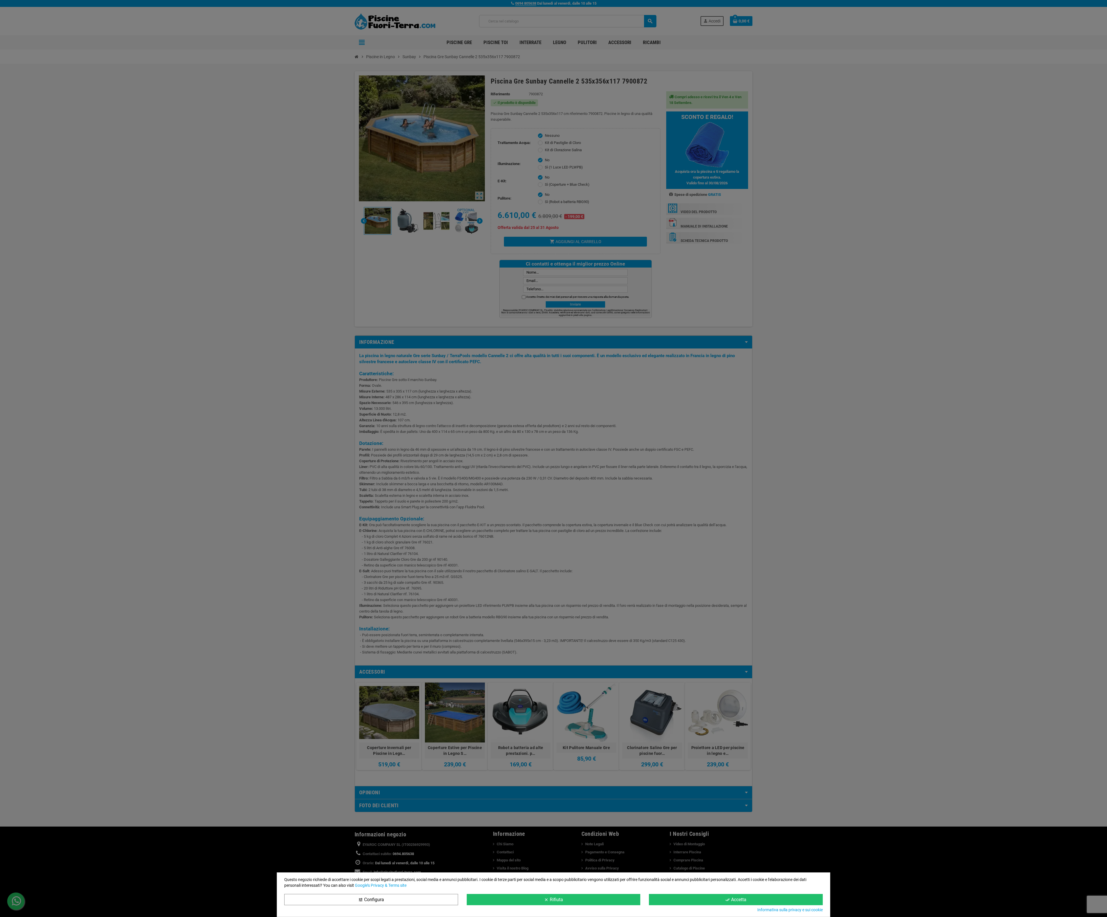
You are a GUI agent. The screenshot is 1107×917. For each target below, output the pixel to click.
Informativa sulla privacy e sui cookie (790, 909)
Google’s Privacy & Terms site (380, 885)
